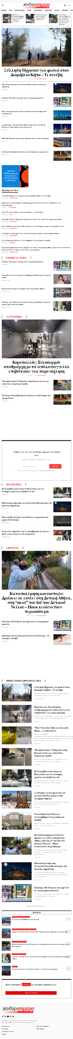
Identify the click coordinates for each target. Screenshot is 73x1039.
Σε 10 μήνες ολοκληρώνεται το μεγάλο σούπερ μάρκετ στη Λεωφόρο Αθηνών (31, 233)
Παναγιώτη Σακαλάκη (27, 1022)
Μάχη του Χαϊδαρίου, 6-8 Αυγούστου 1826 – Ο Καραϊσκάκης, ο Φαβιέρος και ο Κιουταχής (39, 932)
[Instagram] (10, 1016)
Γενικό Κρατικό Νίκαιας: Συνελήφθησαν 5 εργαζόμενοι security (26, 240)
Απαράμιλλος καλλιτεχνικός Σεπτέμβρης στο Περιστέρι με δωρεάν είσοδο (26, 276)
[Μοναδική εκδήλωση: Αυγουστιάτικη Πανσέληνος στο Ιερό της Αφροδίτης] (62, 88)
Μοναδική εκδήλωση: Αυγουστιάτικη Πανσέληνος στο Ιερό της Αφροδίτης (24, 85)
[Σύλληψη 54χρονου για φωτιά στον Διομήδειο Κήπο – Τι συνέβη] (36, 47)
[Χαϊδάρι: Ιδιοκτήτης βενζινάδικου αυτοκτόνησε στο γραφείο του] (62, 156)
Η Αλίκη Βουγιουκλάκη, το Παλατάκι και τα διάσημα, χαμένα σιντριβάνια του (41, 17)
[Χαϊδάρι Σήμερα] (36, 5)
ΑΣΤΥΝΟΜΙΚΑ (12, 207)
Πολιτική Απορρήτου (47, 470)
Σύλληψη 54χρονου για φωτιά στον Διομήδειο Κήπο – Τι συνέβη (36, 72)
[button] (3, 5)
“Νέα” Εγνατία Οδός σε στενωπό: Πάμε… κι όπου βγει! (23, 212)
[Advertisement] (36, 423)
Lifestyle (12, 548)
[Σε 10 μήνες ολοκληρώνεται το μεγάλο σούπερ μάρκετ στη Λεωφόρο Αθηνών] (17, 800)
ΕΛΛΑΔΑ (15, 941)
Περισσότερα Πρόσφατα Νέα (23, 681)
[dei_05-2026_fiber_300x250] (15, 176)
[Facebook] (3, 1016)
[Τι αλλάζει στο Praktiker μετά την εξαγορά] (6, 921)
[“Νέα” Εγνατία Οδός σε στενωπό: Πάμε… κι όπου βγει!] (17, 735)
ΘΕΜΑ (11, 214)
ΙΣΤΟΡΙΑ (24, 929)
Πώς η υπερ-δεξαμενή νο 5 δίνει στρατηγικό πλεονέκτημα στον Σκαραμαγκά (24, 112)
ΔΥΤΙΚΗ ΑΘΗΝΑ (14, 198)
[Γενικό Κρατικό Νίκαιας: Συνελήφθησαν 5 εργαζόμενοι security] (17, 821)
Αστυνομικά (14, 316)
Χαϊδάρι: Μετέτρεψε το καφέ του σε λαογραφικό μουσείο (22, 98)
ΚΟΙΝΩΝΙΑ (12, 242)
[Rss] (13, 1016)
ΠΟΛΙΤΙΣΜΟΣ (13, 228)
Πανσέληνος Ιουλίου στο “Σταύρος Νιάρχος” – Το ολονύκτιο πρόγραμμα (35, 969)
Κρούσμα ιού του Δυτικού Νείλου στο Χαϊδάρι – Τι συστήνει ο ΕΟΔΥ (25, 637)
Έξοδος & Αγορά (16, 258)
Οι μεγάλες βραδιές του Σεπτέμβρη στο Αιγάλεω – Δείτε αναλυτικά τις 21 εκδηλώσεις (26, 532)
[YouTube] (7, 1016)
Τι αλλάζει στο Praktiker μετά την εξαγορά (25, 919)
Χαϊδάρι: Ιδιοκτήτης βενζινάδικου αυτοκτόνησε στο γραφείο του (25, 152)
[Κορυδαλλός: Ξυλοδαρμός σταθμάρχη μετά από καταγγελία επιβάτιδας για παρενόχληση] (7, 18)
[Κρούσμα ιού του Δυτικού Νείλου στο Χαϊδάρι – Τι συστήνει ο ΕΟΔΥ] (62, 639)
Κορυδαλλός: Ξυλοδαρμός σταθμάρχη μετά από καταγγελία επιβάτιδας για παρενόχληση (18, 18)
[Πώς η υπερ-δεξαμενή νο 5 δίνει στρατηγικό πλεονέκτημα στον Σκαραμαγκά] (62, 115)
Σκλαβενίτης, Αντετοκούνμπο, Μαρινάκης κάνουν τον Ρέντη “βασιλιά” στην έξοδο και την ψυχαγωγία (23, 126)
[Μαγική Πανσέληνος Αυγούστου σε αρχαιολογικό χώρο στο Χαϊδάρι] (62, 521)
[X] (5, 1016)
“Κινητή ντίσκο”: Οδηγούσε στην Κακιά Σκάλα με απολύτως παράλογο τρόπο (32, 219)
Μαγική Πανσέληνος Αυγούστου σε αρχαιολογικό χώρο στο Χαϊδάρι (25, 518)
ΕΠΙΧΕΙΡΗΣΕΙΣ (14, 235)
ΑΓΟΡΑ (14, 954)
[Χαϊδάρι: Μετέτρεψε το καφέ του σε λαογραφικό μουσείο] (62, 102)
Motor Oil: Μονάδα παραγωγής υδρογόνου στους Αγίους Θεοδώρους (25, 138)
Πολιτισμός (13, 484)
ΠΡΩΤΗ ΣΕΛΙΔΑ (14, 252)
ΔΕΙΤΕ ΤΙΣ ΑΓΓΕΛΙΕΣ (31, 993)
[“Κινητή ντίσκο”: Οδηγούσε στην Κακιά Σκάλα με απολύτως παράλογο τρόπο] (62, 385)
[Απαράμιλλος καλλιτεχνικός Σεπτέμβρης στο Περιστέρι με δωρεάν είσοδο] (62, 279)
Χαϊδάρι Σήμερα (42, 79)
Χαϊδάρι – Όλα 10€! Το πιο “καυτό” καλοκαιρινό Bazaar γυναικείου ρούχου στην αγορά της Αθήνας (26, 303)
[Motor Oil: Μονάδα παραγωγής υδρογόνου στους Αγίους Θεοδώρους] (62, 142)
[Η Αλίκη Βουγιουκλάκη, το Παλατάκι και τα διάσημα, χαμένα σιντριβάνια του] (30, 18)
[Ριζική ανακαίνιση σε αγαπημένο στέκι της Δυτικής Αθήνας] (62, 293)
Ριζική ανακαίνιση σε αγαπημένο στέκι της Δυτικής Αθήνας (23, 289)
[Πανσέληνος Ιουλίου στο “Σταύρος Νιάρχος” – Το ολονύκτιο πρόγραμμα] (6, 971)
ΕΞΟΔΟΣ (15, 966)
